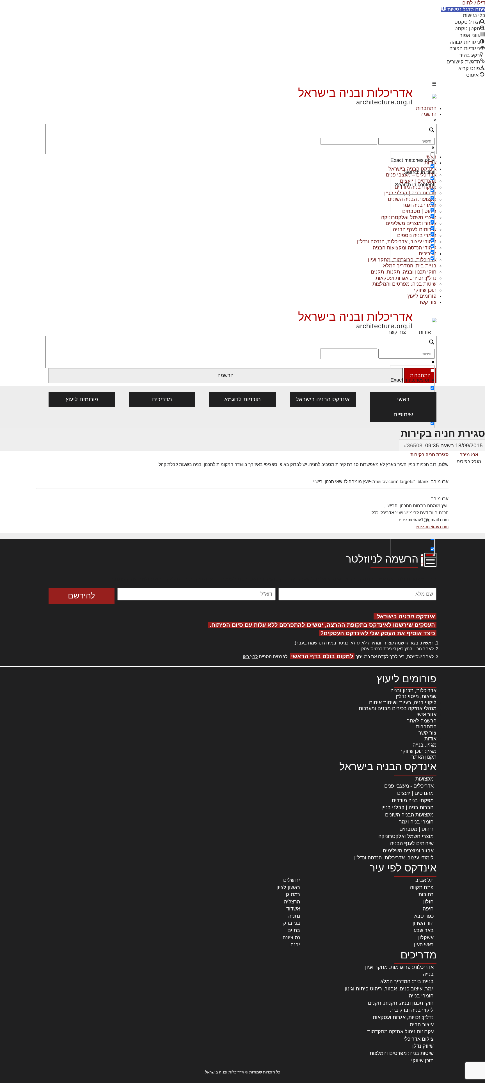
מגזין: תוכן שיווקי (418, 751)
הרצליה (292, 902)
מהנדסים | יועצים (415, 793)
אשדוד (293, 909)
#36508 (413, 445)
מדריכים (162, 399)
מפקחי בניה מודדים (413, 800)
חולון (428, 902)
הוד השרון (423, 923)
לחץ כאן (404, 648)
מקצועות (424, 779)
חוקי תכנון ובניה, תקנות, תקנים (403, 272)
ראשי (403, 399)
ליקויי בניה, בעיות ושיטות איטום (402, 702)
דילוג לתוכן (473, 3)
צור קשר (427, 302)
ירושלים (291, 880)
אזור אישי (426, 714)
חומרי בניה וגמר (416, 822)
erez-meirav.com (432, 526)
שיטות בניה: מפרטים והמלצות (404, 284)
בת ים (293, 930)
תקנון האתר (423, 757)
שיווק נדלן (423, 1046)
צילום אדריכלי (419, 1039)
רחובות (426, 894)
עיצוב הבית (422, 1024)
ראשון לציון (288, 887)
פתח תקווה (422, 887)
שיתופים (403, 414)
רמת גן (293, 894)
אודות (425, 332)
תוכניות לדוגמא (242, 399)
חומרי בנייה (421, 996)
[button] (463, 9)
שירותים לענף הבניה (412, 843)
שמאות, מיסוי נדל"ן (416, 696)
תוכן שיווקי (425, 290)
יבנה (295, 944)
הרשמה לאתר (421, 721)
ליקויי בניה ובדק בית (412, 1010)
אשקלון (426, 937)
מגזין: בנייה (424, 745)
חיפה (428, 909)
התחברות (426, 108)
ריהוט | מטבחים (416, 829)
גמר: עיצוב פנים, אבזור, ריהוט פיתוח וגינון (389, 989)
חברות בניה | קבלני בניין (407, 807)
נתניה (294, 916)
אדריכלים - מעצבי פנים (409, 786)
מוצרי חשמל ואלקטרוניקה (406, 836)
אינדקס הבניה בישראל (323, 399)
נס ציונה (291, 937)
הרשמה (428, 114)
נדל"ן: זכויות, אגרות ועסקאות (406, 278)
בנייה (428, 974)
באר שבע (424, 930)
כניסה (342, 643)
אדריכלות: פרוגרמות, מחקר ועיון (399, 967)
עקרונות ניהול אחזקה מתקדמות (400, 1031)
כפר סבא (424, 916)
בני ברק (291, 923)
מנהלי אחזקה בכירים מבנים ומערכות (397, 708)
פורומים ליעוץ (421, 296)
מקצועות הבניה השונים (409, 815)
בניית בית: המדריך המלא (409, 266)
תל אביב (424, 880)
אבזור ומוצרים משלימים (408, 850)
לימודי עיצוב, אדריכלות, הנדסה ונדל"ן (394, 858)
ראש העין (424, 944)
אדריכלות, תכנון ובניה (413, 690)
